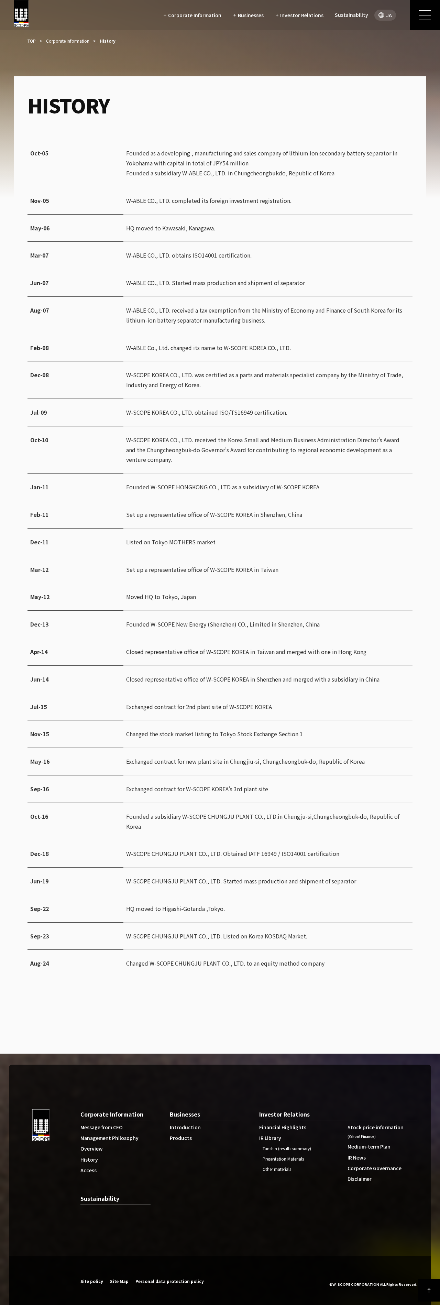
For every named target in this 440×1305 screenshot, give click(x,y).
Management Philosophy (109, 1137)
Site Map (119, 1281)
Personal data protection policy (169, 1281)
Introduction (185, 1127)
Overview (91, 1148)
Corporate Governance (375, 1168)
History (89, 1159)
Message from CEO (101, 1127)
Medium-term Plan (369, 1146)
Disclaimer (360, 1178)
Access (88, 1170)
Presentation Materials (283, 1159)
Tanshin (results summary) (287, 1148)
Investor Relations (284, 1114)
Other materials (277, 1169)
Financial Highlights (282, 1127)
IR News (357, 1157)
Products (181, 1137)
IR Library (270, 1137)
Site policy (91, 1281)
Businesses (185, 1114)
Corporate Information (111, 1114)
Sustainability (99, 1198)
